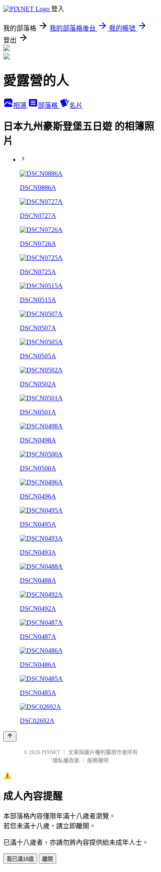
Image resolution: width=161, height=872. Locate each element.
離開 (47, 859)
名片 (76, 105)
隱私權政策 (65, 760)
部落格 (48, 105)
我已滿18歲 (20, 859)
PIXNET (51, 752)
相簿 (20, 105)
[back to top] (10, 736)
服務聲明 (98, 760)
